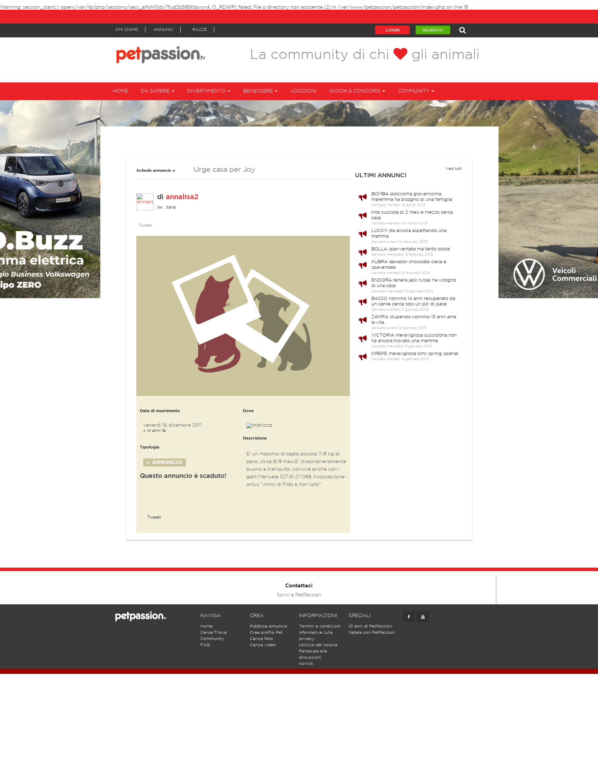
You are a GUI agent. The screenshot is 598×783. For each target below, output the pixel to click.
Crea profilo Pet (266, 632)
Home (120, 91)
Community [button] (414, 91)
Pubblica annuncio (268, 626)
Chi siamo (127, 30)
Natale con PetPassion (371, 632)
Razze (199, 30)
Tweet (145, 226)
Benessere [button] (258, 91)
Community (212, 639)
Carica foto (261, 639)
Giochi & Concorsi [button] (355, 91)
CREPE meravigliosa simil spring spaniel (415, 354)
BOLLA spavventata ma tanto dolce (410, 249)
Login (392, 30)
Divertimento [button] (207, 91)
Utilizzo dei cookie (318, 645)
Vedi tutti (454, 168)
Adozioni (303, 91)
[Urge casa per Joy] (243, 316)
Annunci (163, 30)
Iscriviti (433, 30)
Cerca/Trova (213, 632)
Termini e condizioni (320, 626)
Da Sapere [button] (156, 91)
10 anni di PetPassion (370, 626)
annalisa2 (182, 197)
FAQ (205, 645)
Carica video (263, 645)
